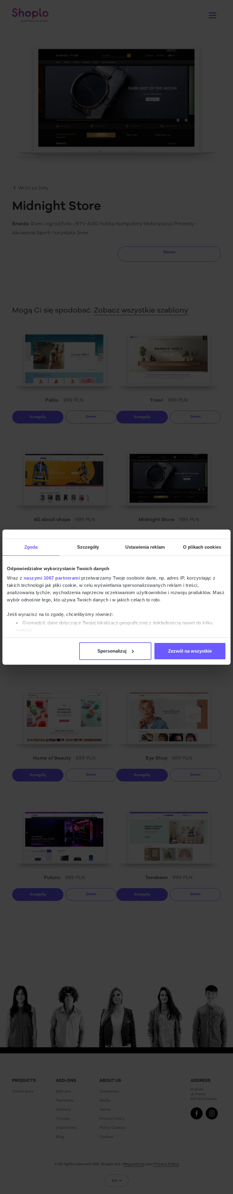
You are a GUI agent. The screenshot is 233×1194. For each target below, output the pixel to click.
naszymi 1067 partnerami (52, 577)
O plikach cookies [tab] (202, 547)
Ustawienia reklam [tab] (145, 547)
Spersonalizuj (112, 651)
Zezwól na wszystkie (190, 651)
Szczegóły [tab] (88, 547)
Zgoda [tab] (31, 547)
